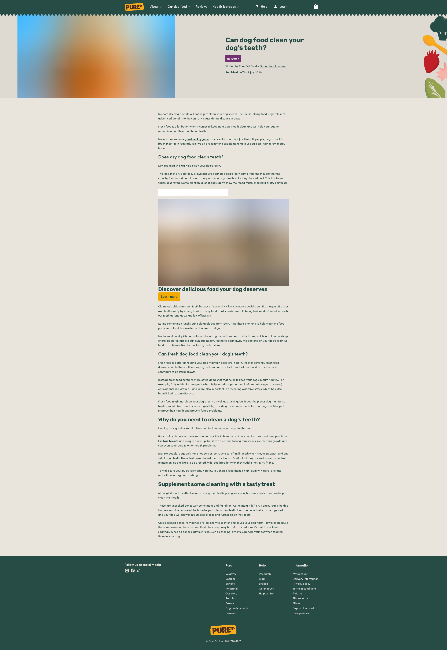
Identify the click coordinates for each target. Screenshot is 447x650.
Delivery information (305, 578)
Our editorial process (273, 66)
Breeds (229, 603)
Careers (230, 613)
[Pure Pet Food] (134, 11)
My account (300, 574)
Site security (300, 598)
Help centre (266, 593)
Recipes (230, 578)
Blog (262, 578)
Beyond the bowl (303, 608)
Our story (231, 593)
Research (265, 574)
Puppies (230, 598)
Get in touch (266, 588)
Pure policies (301, 613)
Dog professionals (236, 608)
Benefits (230, 583)
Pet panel (231, 588)
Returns (297, 593)
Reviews (230, 574)
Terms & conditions (304, 588)
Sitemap (298, 603)
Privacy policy (301, 583)
